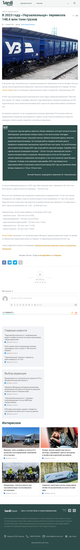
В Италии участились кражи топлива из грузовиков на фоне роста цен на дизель (21, 410)
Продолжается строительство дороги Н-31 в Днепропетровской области (23, 379)
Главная (4, 11)
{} (37, 305)
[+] (40, 305)
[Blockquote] (29, 305)
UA (77, 16)
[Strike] (20, 305)
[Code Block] (32, 305)
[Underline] (17, 305)
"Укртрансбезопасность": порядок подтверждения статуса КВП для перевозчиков (19, 400)
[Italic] (14, 305)
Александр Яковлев (28, 24)
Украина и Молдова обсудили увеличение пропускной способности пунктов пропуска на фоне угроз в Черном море (22, 389)
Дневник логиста (26, 3)
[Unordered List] (26, 305)
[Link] (35, 305)
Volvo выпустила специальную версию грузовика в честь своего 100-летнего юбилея (20, 348)
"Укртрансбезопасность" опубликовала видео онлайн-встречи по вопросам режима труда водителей (23, 337)
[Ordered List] (23, 305)
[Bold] (11, 305)
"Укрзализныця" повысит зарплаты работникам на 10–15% (19, 358)
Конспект (40, 3)
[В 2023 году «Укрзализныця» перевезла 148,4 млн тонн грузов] (4, 262)
